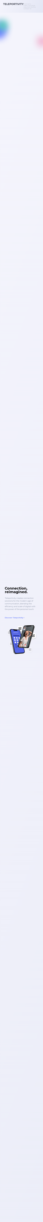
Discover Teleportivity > (14, 618)
